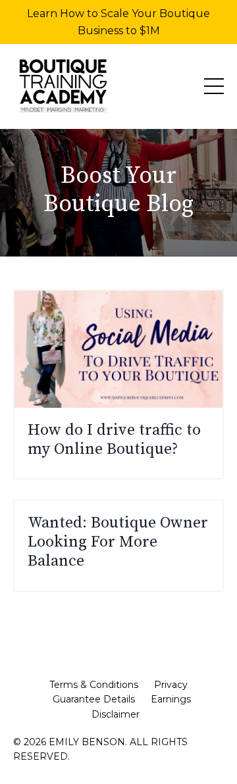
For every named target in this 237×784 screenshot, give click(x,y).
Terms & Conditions (93, 685)
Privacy (171, 685)
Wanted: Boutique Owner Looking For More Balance (118, 542)
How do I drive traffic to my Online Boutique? (114, 440)
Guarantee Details (94, 699)
